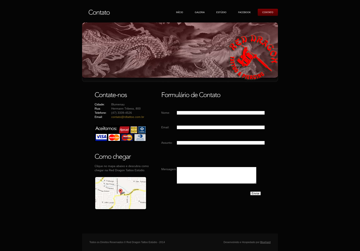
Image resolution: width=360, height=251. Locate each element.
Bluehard (265, 242)
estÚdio (221, 12)
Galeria (200, 12)
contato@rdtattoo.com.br (127, 117)
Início (179, 12)
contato (267, 12)
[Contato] (99, 12)
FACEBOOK (244, 12)
